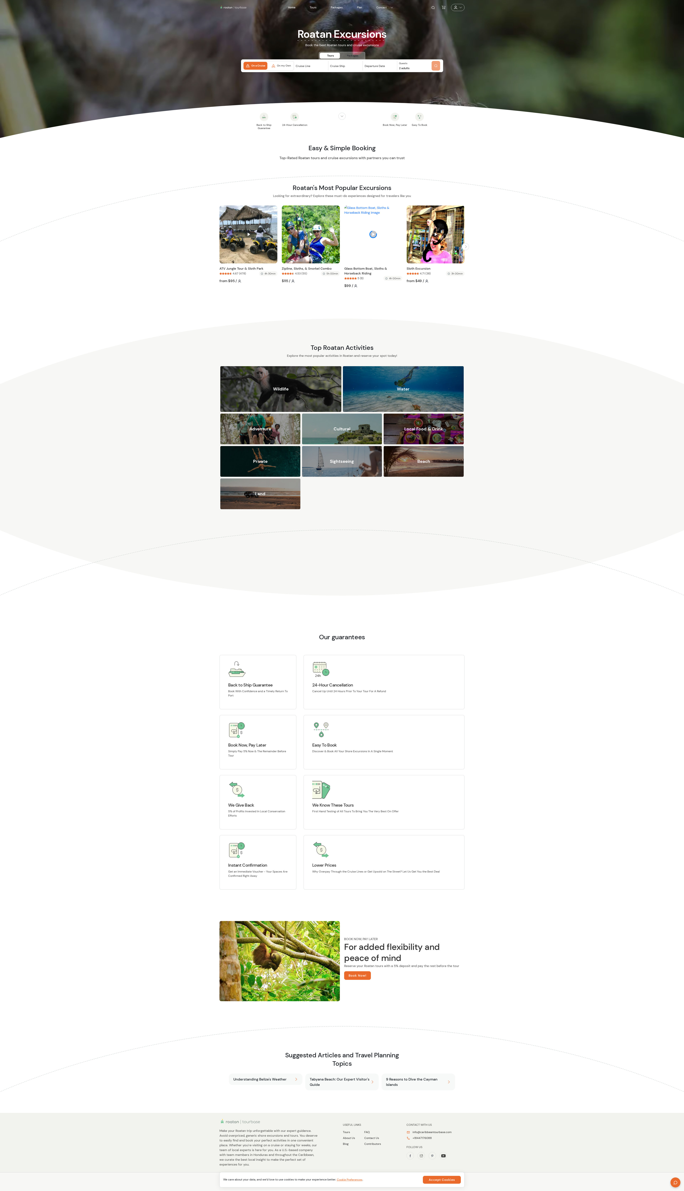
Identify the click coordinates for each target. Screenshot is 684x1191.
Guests (403, 63)
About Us (349, 1138)
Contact (381, 7)
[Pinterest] (432, 1155)
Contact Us (371, 1138)
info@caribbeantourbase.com (432, 1132)
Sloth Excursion (419, 268)
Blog (346, 1144)
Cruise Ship (337, 66)
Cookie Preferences (349, 1180)
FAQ (367, 1132)
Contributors (372, 1144)
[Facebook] (410, 1155)
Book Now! (357, 975)
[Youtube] (443, 1155)
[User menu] (457, 7)
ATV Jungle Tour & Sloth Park (241, 268)
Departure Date (375, 66)
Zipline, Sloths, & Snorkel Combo (307, 268)
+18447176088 (422, 1138)
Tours (346, 1132)
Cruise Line (303, 66)
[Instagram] (421, 1155)
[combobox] (311, 69)
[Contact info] (392, 7)
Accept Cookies (442, 1180)
